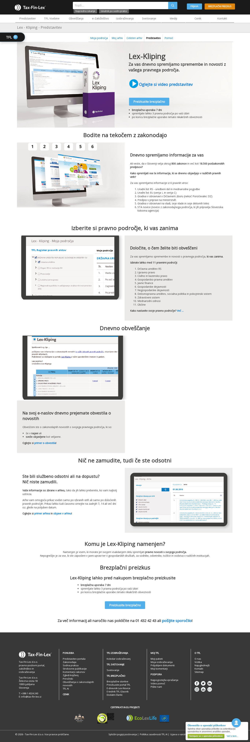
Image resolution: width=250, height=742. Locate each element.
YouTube (203, 689)
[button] (236, 722)
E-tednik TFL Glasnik (118, 691)
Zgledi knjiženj (71, 675)
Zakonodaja (69, 662)
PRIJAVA (194, 6)
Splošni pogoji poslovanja (123, 734)
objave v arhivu (62, 513)
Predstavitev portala (74, 658)
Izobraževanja (125, 18)
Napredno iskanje (85, 11)
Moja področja (99, 38)
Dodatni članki (114, 694)
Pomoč (169, 38)
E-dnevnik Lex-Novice (118, 688)
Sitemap (199, 672)
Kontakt (222, 18)
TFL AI (66, 688)
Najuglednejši (202, 665)
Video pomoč (158, 683)
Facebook (197, 683)
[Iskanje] (172, 5)
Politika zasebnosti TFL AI (153, 734)
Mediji (173, 18)
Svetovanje (149, 18)
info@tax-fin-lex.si (31, 696)
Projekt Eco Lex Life (148, 718)
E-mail (209, 689)
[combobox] (120, 5)
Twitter (203, 683)
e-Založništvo (100, 18)
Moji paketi (157, 658)
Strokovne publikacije (75, 668)
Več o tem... (232, 736)
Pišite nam (156, 686)
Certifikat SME (105, 718)
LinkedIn (209, 683)
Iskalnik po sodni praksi (114, 11)
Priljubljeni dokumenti (163, 665)
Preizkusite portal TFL (118, 684)
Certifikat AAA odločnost (79, 718)
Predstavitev (27, 18)
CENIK (66, 694)
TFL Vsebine (51, 18)
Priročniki (68, 678)
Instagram (197, 689)
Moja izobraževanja (162, 662)
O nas (198, 658)
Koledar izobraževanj (118, 658)
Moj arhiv (117, 38)
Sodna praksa (71, 665)
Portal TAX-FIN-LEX (30, 7)
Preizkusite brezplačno (149, 102)
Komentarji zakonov (74, 672)
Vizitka (198, 662)
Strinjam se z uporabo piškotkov (206, 736)
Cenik (198, 18)
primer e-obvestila (45, 443)
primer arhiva (42, 513)
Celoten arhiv (134, 38)
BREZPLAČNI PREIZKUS (219, 6)
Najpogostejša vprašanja (164, 680)
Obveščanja (76, 18)
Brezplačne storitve (117, 681)
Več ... (180, 310)
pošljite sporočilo (177, 620)
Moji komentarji (159, 668)
